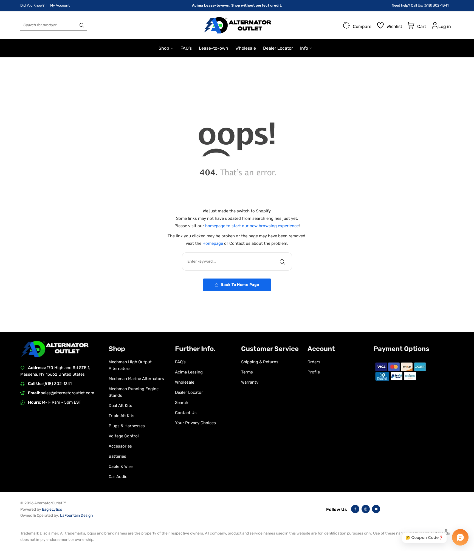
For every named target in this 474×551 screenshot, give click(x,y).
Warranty (249, 382)
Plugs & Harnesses (127, 425)
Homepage (213, 243)
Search (181, 402)
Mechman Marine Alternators (136, 378)
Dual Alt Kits (120, 405)
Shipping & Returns (259, 361)
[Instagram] (366, 509)
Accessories (120, 446)
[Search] (82, 25)
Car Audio (118, 476)
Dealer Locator (189, 392)
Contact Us (186, 412)
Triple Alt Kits (121, 415)
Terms (247, 372)
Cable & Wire (120, 466)
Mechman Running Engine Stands (134, 392)
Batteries (117, 456)
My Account (60, 5)
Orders (313, 361)
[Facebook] (355, 509)
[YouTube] (376, 509)
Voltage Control (124, 436)
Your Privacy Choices (195, 422)
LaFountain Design (76, 515)
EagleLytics (52, 509)
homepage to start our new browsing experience (252, 225)
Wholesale (184, 382)
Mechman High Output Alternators (130, 365)
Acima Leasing (189, 372)
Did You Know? (32, 5)
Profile (313, 372)
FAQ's (180, 361)
